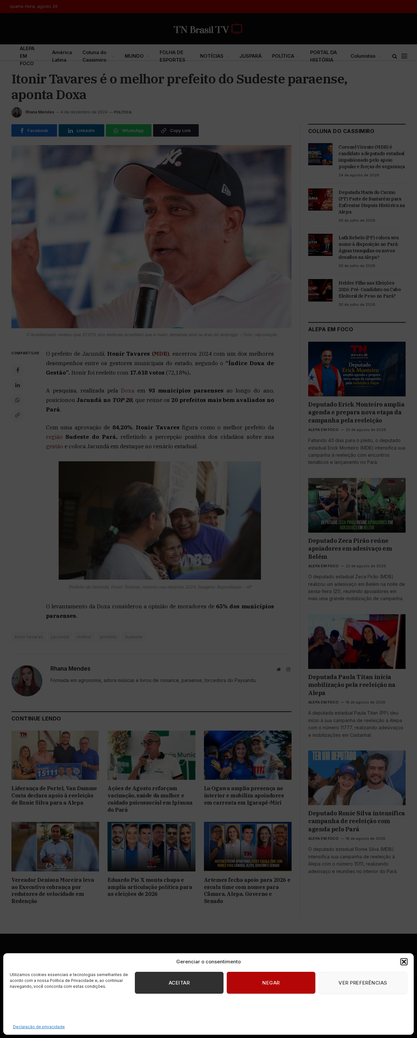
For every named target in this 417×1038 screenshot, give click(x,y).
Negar (271, 983)
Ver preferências (362, 983)
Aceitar (179, 983)
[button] (404, 961)
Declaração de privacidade (39, 1026)
